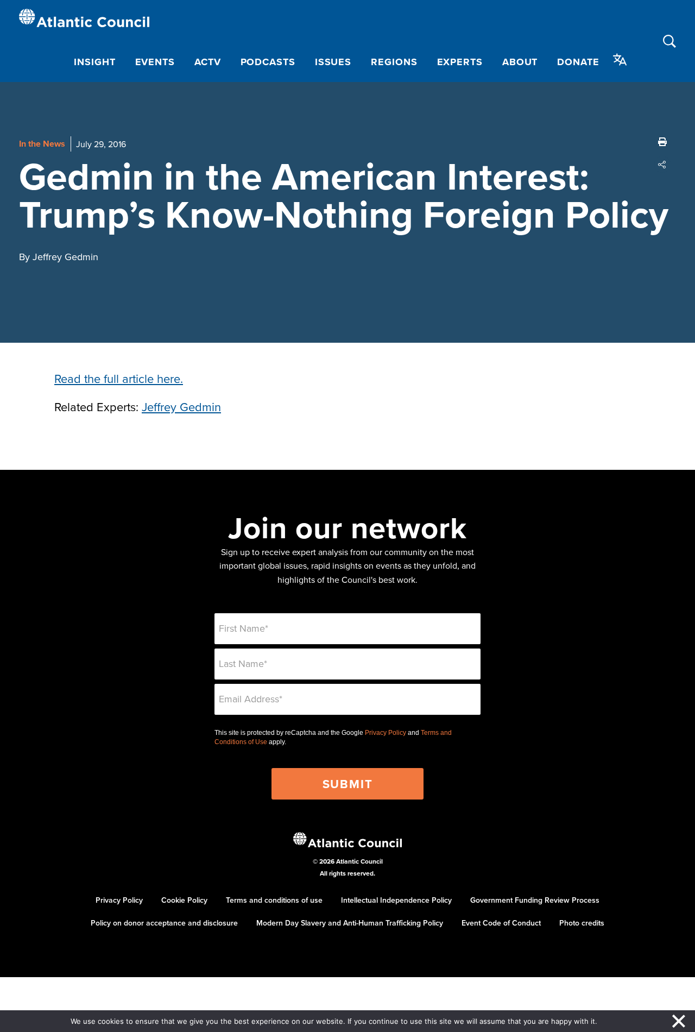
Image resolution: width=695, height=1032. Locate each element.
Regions (394, 62)
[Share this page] (662, 164)
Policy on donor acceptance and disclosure (164, 922)
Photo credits (581, 922)
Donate (578, 62)
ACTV (207, 62)
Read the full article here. (118, 378)
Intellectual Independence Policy (396, 900)
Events (155, 62)
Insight (94, 62)
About (520, 62)
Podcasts (268, 62)
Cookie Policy (184, 900)
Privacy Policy (385, 733)
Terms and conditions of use (274, 900)
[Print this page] (662, 142)
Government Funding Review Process (534, 900)
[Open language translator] (620, 60)
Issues (333, 62)
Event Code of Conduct (501, 922)
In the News (42, 143)
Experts (460, 62)
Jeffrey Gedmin (181, 406)
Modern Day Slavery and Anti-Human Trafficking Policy (349, 922)
